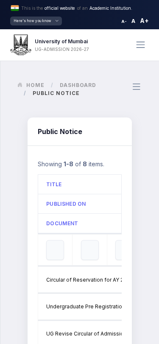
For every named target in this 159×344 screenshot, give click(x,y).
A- (124, 21)
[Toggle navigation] (140, 44)
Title (54, 184)
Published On (66, 204)
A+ (144, 20)
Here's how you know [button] (33, 21)
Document (62, 223)
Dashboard (78, 85)
